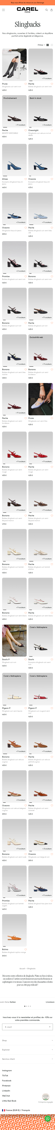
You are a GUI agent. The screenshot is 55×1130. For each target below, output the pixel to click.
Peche (31, 84)
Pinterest (6, 1086)
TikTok (5, 1075)
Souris (31, 659)
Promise (6, 276)
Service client (8, 1059)
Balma (5, 949)
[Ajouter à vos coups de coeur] (26, 84)
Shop (4, 1040)
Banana (32, 276)
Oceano (6, 228)
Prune (5, 84)
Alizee (5, 179)
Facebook (6, 1080)
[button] (3, 9)
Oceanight (33, 130)
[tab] (4, 273)
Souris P (6, 659)
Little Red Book (9, 1101)
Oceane (32, 179)
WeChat (6, 1096)
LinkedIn (6, 1091)
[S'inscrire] (50, 1027)
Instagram (7, 1070)
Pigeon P (6, 708)
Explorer (6, 1050)
